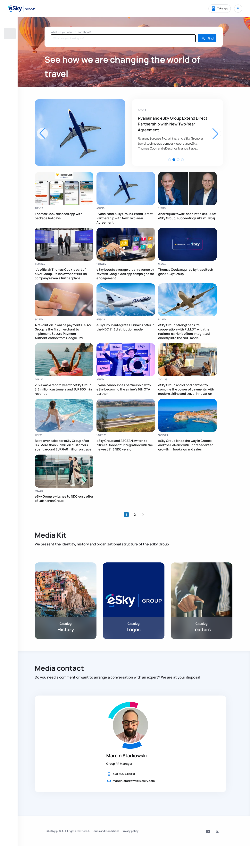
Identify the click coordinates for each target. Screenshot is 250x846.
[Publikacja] (80, 132)
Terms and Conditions (105, 831)
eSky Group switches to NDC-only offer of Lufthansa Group (64, 498)
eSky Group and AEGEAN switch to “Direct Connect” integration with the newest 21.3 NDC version (124, 445)
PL (238, 8)
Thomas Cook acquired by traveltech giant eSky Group (185, 271)
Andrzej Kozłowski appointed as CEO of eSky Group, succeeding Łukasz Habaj (171, 123)
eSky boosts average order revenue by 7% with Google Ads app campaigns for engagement (125, 273)
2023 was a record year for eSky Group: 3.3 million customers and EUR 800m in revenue (63, 389)
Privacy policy (130, 831)
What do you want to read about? (71, 32)
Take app (222, 8)
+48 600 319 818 (124, 774)
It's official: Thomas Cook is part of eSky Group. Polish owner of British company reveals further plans (61, 273)
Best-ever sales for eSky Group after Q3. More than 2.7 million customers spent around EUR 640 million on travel (63, 445)
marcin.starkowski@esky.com (134, 781)
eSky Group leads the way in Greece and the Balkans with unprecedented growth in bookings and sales (185, 445)
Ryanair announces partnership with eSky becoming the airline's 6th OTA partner (123, 389)
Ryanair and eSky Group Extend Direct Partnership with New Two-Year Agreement (124, 218)
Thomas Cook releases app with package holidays (58, 216)
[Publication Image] (64, 188)
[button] (169, 159)
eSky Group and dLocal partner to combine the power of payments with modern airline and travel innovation (186, 389)
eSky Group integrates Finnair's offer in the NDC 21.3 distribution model (125, 327)
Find (210, 38)
